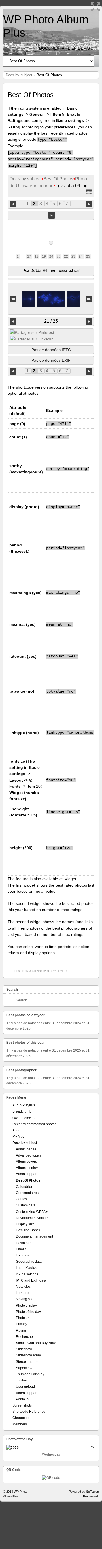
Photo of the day (28, 1312)
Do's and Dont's (28, 1230)
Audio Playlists (23, 1105)
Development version (32, 1218)
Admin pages (26, 1149)
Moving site (24, 1299)
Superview (24, 1368)
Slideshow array (28, 1355)
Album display (27, 1168)
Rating (21, 1331)
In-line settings (27, 1274)
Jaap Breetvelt (39, 970)
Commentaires (27, 1193)
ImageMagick (26, 1268)
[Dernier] (89, 298)
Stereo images (27, 1362)
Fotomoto (23, 1255)
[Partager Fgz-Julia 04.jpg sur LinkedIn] (32, 339)
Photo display (26, 1305)
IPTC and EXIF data (31, 1280)
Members (19, 1424)
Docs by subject (19, 75)
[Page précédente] (13, 203)
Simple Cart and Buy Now (36, 1343)
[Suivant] (89, 321)
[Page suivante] (89, 203)
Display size (25, 1224)
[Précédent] (13, 321)
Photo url (23, 1318)
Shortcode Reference (28, 1412)
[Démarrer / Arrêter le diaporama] (51, 215)
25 (88, 256)
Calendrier (24, 1187)
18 (37, 256)
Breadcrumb (21, 1111)
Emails (21, 1249)
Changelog (21, 1418)
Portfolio (22, 1399)
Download (24, 1243)
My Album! (20, 1137)
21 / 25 (51, 321)
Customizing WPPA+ (32, 1212)
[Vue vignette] (89, 192)
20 (51, 256)
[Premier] (13, 298)
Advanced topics (28, 1155)
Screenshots (22, 1405)
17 (29, 256)
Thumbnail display (30, 1374)
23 (73, 256)
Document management (34, 1236)
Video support (26, 1393)
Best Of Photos (58, 179)
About (17, 1130)
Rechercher (25, 1337)
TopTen (21, 1380)
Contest (22, 1199)
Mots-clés (23, 1287)
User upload (25, 1387)
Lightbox (22, 1293)
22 (66, 256)
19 (44, 256)
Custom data (25, 1205)
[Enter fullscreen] (95, 6)
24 (81, 256)
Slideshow (24, 1349)
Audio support (26, 1174)
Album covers (26, 1162)
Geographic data (29, 1262)
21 (59, 256)
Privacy (21, 1324)
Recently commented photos (34, 1124)
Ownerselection (24, 1118)
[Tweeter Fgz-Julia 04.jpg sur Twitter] (32, 332)
